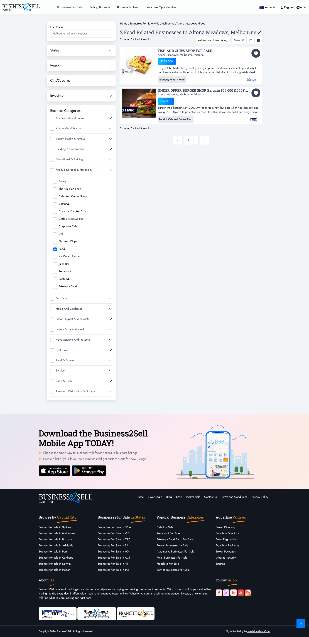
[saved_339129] (255, 92)
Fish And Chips (68, 241)
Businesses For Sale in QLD (114, 539)
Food (62, 249)
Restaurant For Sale (168, 533)
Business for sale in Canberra (56, 558)
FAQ (179, 497)
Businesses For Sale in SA (113, 545)
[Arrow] (258, 32)
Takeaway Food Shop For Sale (175, 539)
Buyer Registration (226, 539)
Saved (239, 40)
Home (140, 497)
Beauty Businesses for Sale (172, 545)
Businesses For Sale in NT (113, 564)
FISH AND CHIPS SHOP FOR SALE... (186, 51)
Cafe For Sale (165, 527)
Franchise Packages (227, 545)
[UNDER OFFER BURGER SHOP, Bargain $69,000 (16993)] (139, 103)
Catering (64, 204)
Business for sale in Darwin (55, 564)
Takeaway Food (68, 286)
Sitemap (220, 564)
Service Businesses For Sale (173, 570)
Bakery (63, 181)
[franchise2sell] (135, 613)
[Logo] (21, 7)
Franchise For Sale (168, 564)
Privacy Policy (259, 497)
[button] (268, 7)
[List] (250, 40)
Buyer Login (155, 497)
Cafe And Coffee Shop (73, 196)
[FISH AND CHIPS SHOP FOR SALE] (139, 63)
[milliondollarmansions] (96, 613)
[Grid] (258, 40)
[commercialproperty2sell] (58, 613)
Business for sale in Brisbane (55, 539)
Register (288, 7)
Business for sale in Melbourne (57, 533)
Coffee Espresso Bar (71, 219)
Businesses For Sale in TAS (113, 570)
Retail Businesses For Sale (172, 558)
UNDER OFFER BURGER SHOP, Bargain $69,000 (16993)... (203, 90)
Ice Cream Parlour (69, 256)
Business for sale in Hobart (54, 570)
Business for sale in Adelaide (56, 545)
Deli (61, 234)
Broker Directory (225, 527)
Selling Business (99, 7)
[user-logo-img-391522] (253, 78)
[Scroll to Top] (300, 623)
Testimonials (193, 497)
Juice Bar (64, 264)
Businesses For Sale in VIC (113, 533)
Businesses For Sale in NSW (114, 527)
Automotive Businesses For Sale (175, 551)
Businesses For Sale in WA (113, 551)
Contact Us (210, 497)
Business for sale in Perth (53, 551)
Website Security (226, 558)
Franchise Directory (227, 533)
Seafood (64, 279)
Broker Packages (226, 551)
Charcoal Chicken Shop (73, 211)
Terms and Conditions (234, 497)
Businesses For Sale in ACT (114, 558)
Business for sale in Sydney (55, 527)
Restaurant (65, 271)
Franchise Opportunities (161, 7)
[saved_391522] (255, 53)
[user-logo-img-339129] (253, 118)
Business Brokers (127, 7)
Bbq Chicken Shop (70, 189)
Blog (169, 497)
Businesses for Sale (69, 7)
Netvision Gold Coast (258, 631)
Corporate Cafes (69, 226)
